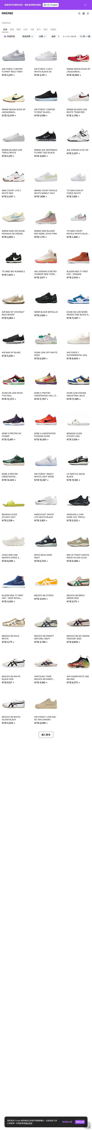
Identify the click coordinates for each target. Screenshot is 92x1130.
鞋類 (12, 29)
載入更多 (46, 734)
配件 (39, 29)
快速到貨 (11, 36)
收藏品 (53, 29)
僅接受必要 (67, 1122)
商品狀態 (26, 36)
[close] (85, 5)
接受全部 (80, 1122)
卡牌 (32, 29)
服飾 (19, 29)
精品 (46, 29)
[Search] (79, 13)
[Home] (7, 13)
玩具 (25, 29)
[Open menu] (88, 13)
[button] (83, 13)
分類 (41, 36)
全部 (5, 29)
